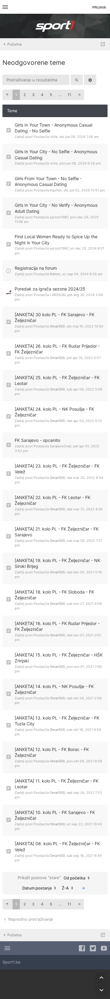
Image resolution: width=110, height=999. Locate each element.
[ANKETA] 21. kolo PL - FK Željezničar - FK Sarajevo (57, 532)
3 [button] (33, 94)
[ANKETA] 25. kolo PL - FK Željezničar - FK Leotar (57, 380)
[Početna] (55, 26)
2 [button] (25, 94)
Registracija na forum (36, 268)
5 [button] (51, 94)
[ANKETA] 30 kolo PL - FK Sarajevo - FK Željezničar (54, 317)
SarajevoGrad (60, 446)
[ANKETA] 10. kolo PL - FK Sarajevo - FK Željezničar (55, 815)
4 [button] (42, 94)
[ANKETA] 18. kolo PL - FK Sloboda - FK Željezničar (54, 595)
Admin (55, 274)
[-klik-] (83, 888)
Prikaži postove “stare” (51, 877)
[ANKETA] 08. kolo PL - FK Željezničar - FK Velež (57, 846)
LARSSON (57, 295)
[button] (7, 95)
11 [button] (69, 94)
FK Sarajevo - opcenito (37, 440)
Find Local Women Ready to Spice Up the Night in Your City (56, 239)
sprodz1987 (59, 217)
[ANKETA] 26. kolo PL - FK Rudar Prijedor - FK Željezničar (57, 349)
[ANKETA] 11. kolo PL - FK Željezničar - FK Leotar (56, 784)
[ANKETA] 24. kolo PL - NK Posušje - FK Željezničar (54, 412)
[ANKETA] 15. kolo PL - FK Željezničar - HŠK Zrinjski (59, 658)
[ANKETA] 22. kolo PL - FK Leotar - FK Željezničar (52, 500)
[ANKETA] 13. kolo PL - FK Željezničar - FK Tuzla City (57, 721)
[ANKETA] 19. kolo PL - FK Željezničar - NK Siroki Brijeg (57, 563)
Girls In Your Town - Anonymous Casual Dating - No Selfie (53, 128)
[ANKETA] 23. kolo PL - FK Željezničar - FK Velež (57, 469)
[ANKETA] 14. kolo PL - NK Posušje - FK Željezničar (54, 689)
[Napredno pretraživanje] (90, 80)
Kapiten (56, 190)
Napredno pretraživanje (30, 919)
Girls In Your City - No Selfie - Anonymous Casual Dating (56, 154)
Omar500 (57, 326)
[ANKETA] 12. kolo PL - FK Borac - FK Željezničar (52, 752)
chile (53, 137)
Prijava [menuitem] (99, 7)
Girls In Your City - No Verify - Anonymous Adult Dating (56, 208)
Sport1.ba (11, 962)
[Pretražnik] (77, 80)
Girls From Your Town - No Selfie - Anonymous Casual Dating (48, 181)
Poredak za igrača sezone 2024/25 (50, 288)
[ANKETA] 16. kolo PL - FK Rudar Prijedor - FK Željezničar (57, 626)
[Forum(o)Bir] (103, 44)
